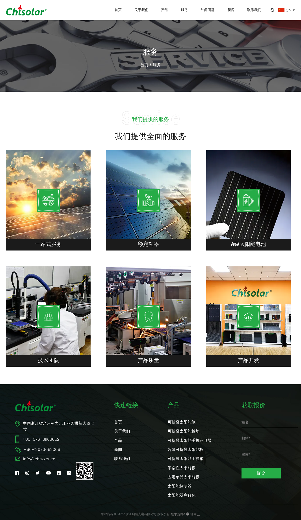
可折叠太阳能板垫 (183, 431)
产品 (164, 10)
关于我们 (141, 10)
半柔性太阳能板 (181, 468)
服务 (184, 10)
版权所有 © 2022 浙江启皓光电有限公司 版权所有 (135, 514)
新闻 (230, 10)
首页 (118, 10)
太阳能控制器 (179, 486)
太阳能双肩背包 (181, 495)
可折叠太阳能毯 (181, 422)
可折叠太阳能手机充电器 (189, 440)
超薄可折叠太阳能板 (185, 449)
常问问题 (208, 10)
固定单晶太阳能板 (183, 477)
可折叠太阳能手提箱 (185, 458)
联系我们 (254, 10)
